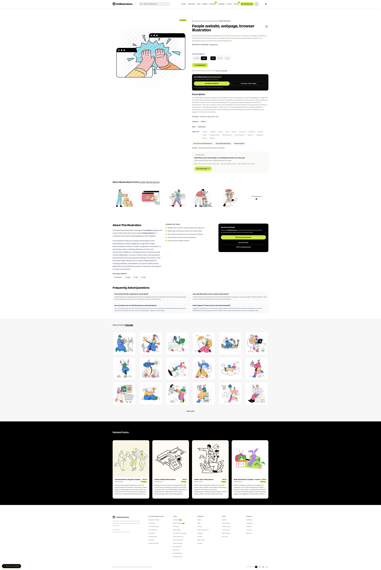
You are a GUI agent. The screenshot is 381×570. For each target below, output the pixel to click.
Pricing (199, 526)
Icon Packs (151, 523)
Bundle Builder (177, 553)
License (224, 520)
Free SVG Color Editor (179, 533)
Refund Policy (226, 533)
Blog (198, 523)
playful (205, 138)
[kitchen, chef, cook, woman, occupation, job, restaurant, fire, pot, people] (177, 198)
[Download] (132, 351)
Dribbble (248, 526)
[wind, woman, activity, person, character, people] (150, 393)
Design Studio (178, 523)
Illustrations (191, 4)
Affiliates (200, 533)
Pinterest (249, 533)
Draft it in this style (221, 71)
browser (220, 131)
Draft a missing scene (243, 247)
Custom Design (177, 543)
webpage (212, 131)
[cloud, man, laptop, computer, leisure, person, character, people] (230, 368)
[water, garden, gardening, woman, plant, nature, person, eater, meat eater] (230, 343)
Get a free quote (201, 168)
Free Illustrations (153, 526)
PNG (203, 58)
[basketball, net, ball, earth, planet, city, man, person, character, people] (230, 393)
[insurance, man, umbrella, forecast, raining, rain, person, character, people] (203, 343)
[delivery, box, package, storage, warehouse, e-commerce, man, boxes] (124, 198)
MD (219, 58)
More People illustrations (223, 143)
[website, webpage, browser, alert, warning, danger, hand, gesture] (151, 198)
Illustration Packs (153, 520)
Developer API (177, 546)
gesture (234, 131)
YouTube (249, 530)
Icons (198, 4)
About (199, 520)
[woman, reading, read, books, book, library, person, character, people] (203, 393)
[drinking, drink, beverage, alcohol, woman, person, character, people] (124, 368)
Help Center (201, 540)
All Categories (152, 536)
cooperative (242, 131)
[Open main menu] (266, 4)
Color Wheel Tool (178, 536)
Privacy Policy (226, 523)
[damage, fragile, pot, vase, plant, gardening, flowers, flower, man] (203, 198)
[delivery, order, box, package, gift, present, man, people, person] (230, 198)
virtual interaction (240, 135)
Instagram (249, 523)
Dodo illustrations (212, 21)
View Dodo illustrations (243, 237)
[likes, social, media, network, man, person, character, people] (150, 368)
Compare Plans (177, 556)
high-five (260, 131)
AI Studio (237, 3)
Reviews (200, 536)
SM (213, 58)
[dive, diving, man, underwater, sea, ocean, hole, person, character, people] (177, 368)
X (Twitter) (249, 520)
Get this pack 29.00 (212, 83)
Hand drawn (201, 127)
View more (190, 411)
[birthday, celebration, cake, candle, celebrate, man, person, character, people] (256, 368)
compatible (252, 131)
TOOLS (175, 516)
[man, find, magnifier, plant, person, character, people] (177, 343)
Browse (183, 4)
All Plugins (176, 526)
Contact (199, 543)
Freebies (204, 4)
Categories (221, 4)
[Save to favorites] (266, 26)
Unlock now (214, 44)
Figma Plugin (177, 530)
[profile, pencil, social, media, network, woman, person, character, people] (177, 393)
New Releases (152, 530)
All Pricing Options (203, 530)
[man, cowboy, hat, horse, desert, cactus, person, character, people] (150, 343)
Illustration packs (200, 21)
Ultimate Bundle (153, 543)
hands (204, 135)
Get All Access (248, 4)
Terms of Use (226, 530)
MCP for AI (176, 550)
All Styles (151, 540)
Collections (213, 3)
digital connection (227, 135)
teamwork (250, 135)
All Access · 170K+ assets (248, 83)
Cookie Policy (226, 526)
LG (227, 58)
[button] (256, 4)
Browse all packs (239, 143)
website (205, 131)
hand (227, 131)
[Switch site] (135, 4)
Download (201, 65)
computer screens (214, 135)
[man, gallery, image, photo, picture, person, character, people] (203, 368)
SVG (196, 58)
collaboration (259, 135)
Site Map (224, 536)
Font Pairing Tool (178, 540)
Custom (229, 4)
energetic (212, 138)
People (203, 121)
